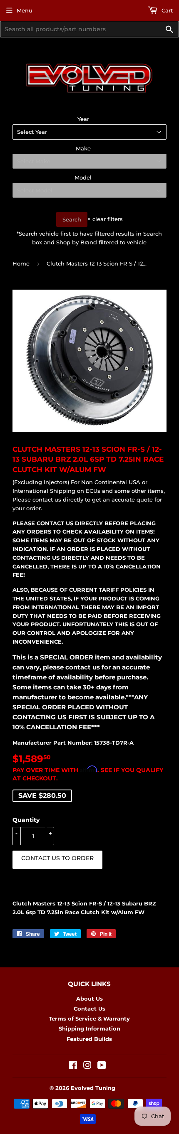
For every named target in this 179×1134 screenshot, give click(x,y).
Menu (24, 10)
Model (83, 177)
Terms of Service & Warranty (89, 1018)
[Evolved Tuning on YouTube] (101, 1066)
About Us (89, 998)
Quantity (26, 820)
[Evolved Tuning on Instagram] (87, 1066)
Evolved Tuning (93, 1088)
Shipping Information (89, 1028)
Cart (166, 10)
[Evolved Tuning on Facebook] (73, 1066)
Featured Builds (89, 1039)
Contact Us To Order (57, 858)
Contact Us (89, 1008)
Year (83, 119)
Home (21, 263)
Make (83, 148)
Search (71, 219)
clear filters (105, 219)
